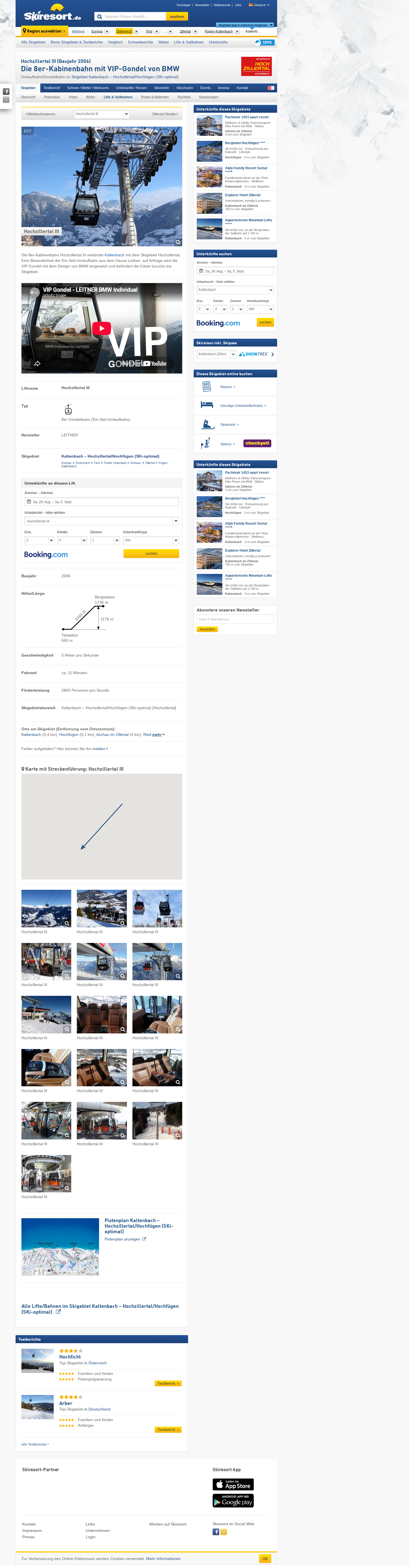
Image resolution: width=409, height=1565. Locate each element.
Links (90, 1524)
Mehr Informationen (163, 1558)
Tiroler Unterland (115, 463)
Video (73, 97)
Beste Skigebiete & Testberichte (77, 42)
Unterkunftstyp (135, 532)
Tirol (97, 463)
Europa (66, 463)
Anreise (224, 88)
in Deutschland (97, 1409)
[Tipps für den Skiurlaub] (264, 42)
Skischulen (184, 88)
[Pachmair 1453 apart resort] (209, 125)
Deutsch (260, 5)
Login (90, 1537)
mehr (157, 734)
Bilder (90, 97)
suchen (151, 553)
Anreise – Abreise (38, 493)
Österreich (82, 463)
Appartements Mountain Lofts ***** (248, 222)
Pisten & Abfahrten (155, 97)
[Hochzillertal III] (46, 909)
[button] (46, 555)
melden (98, 748)
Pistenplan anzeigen (139, 1229)
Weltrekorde (222, 5)
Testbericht (52, 88)
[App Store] (233, 1491)
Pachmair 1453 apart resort (247, 117)
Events (205, 88)
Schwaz (135, 463)
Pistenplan (52, 97)
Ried (147, 734)
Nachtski (184, 97)
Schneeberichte (140, 42)
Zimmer (96, 532)
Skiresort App (227, 1470)
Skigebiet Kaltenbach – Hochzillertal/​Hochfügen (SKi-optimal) (125, 77)
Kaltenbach (114, 255)
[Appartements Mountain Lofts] (209, 228)
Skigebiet (28, 88)
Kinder (62, 532)
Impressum (32, 1530)
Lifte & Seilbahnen (189, 42)
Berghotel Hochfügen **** (245, 143)
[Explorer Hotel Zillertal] (209, 203)
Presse (28, 1537)
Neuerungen (208, 97)
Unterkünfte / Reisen (131, 88)
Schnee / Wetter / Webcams (88, 88)
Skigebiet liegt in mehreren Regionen (242, 25)
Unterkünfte (218, 42)
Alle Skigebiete (33, 42)
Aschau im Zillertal (112, 734)
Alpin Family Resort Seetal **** (246, 170)
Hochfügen (68, 734)
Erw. (27, 532)
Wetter (163, 42)
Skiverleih (161, 88)
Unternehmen (98, 1530)
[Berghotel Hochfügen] (209, 151)
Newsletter (202, 5)
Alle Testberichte (33, 1444)
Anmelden (207, 630)
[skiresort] (52, 13)
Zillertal (150, 463)
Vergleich (115, 42)
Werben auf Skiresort (167, 1524)
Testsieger (183, 5)
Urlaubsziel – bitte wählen (44, 513)
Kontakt (242, 88)
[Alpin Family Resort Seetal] (209, 177)
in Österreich (95, 1363)
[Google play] (233, 1506)
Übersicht (28, 97)
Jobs (238, 5)
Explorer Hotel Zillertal (242, 195)
